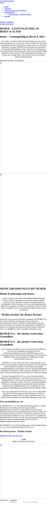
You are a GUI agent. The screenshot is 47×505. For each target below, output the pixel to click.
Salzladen (7, 8)
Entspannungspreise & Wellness (15, 10)
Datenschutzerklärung (30, 502)
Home (6, 6)
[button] (23, 3)
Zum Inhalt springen (7, 1)
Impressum (12, 502)
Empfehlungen (9, 12)
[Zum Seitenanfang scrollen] (0, 504)
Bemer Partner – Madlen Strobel (20, 14)
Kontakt (7, 16)
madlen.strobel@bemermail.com (23, 441)
